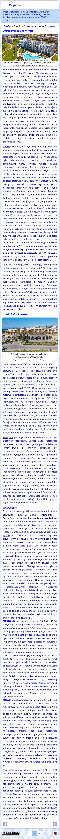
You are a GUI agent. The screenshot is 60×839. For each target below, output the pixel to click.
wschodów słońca (12, 211)
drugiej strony (49, 127)
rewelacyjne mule (47, 724)
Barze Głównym (14, 794)
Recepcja (8, 437)
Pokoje (6, 146)
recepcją (36, 264)
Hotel (15, 363)
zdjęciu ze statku (48, 429)
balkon (32, 149)
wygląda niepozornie (46, 97)
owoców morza (29, 682)
